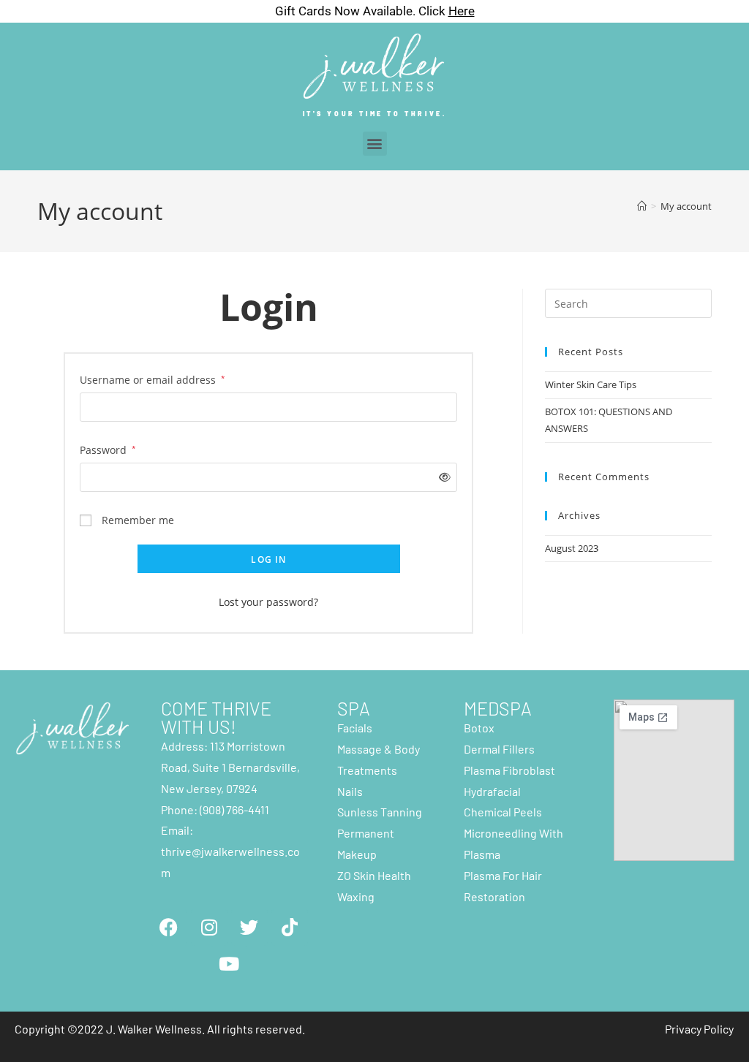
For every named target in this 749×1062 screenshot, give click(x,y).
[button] (375, 144)
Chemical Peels (503, 812)
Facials (354, 728)
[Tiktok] (289, 927)
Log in (268, 559)
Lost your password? (268, 602)
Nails (350, 791)
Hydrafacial (492, 791)
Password (108, 449)
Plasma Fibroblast (509, 770)
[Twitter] (249, 927)
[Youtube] (229, 964)
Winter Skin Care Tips (590, 384)
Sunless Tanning (379, 812)
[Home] (642, 206)
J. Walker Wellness (154, 1029)
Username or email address (152, 379)
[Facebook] (169, 927)
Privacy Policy (699, 1029)
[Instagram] (209, 927)
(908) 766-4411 (234, 809)
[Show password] (441, 477)
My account (686, 206)
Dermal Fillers (499, 749)
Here (461, 11)
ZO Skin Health (374, 875)
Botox (479, 728)
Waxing (355, 896)
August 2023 (571, 548)
